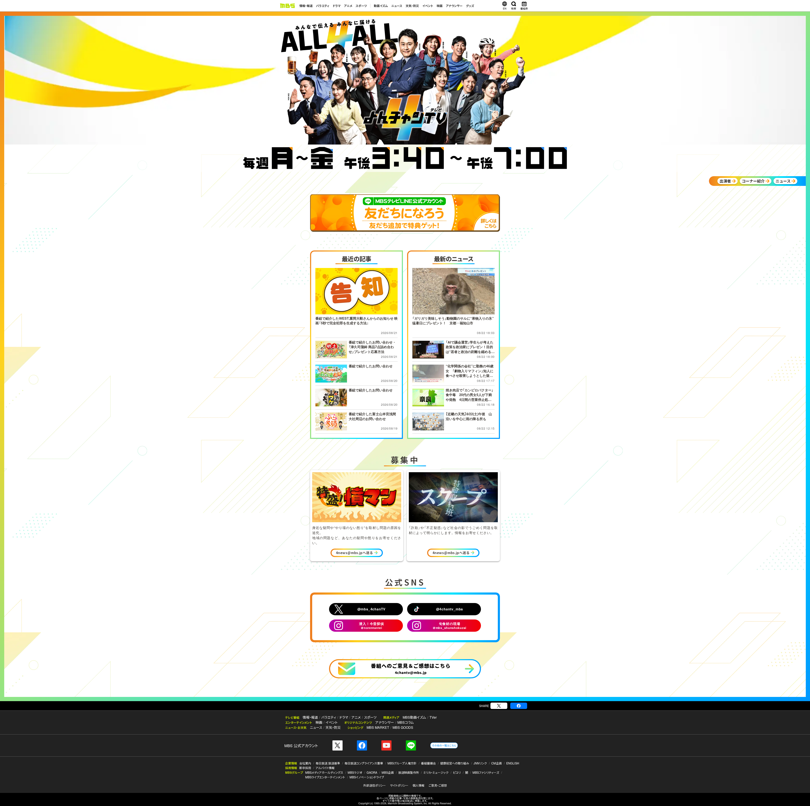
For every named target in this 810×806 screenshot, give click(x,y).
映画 (440, 6)
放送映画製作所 (408, 772)
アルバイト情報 (325, 768)
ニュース (396, 6)
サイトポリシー (399, 785)
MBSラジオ (355, 772)
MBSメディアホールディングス (324, 772)
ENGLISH (512, 763)
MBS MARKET (378, 727)
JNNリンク (480, 763)
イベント (427, 6)
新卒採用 (305, 768)
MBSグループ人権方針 (402, 763)
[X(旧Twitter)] (498, 706)
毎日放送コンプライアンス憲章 (363, 763)
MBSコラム (405, 722)
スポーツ (361, 6)
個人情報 (418, 785)
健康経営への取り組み (454, 763)
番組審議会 (428, 763)
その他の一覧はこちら (444, 745)
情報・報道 (306, 6)
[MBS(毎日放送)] (287, 5)
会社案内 (305, 763)
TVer (433, 717)
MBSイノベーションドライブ (367, 777)
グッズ (470, 6)
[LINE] (411, 745)
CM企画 (496, 763)
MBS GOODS (403, 727)
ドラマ (337, 6)
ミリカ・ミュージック (435, 772)
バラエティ (322, 6)
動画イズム (381, 6)
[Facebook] (518, 706)
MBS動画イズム (414, 717)
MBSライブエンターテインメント (325, 777)
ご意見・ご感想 (438, 785)
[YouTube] (386, 745)
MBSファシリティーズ (485, 772)
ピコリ (457, 772)
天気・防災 (412, 6)
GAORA (372, 772)
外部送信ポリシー (374, 785)
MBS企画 (388, 772)
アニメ (348, 6)
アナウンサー (454, 6)
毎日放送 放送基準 (328, 763)
